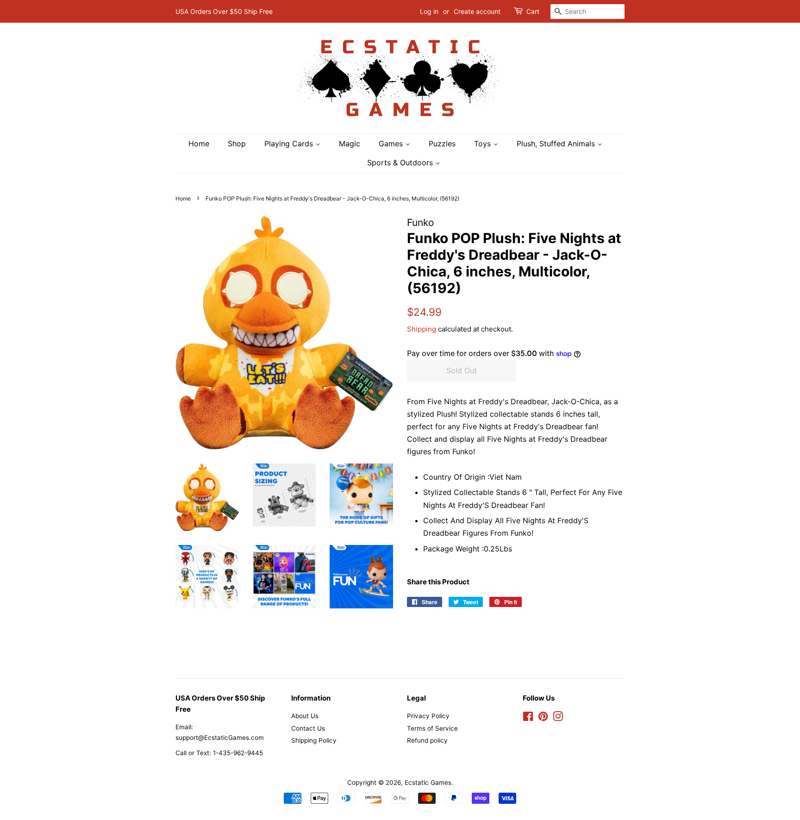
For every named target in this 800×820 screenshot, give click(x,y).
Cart (532, 11)
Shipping (421, 329)
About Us (305, 716)
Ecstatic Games (428, 782)
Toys (483, 143)
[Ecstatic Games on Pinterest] (543, 718)
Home (198, 143)
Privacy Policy (428, 716)
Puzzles (442, 143)
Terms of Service (432, 728)
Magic (349, 143)
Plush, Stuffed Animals (557, 143)
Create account (477, 11)
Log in (429, 11)
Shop (237, 143)
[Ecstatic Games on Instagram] (558, 718)
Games (392, 143)
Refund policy (427, 740)
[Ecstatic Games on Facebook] (528, 718)
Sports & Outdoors (401, 162)
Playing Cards (289, 143)
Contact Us (308, 728)
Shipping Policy (314, 740)
